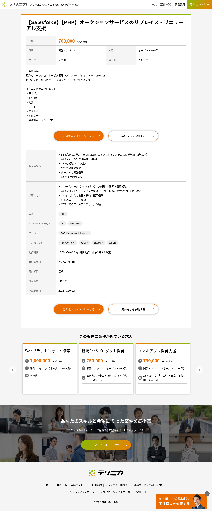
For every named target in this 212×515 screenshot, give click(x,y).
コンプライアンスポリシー (82, 491)
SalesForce (75, 223)
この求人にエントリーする (79, 136)
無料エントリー (79, 485)
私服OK (84, 242)
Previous (12, 370)
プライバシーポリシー (117, 485)
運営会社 (139, 491)
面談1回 (112, 242)
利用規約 (97, 485)
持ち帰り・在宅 (68, 242)
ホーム (153, 4)
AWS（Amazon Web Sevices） (75, 233)
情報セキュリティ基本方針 (115, 491)
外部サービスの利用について (150, 485)
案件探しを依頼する (133, 136)
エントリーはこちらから (106, 445)
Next (199, 370)
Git (62, 223)
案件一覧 (165, 4)
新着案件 (180, 4)
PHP (63, 213)
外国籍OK (98, 242)
